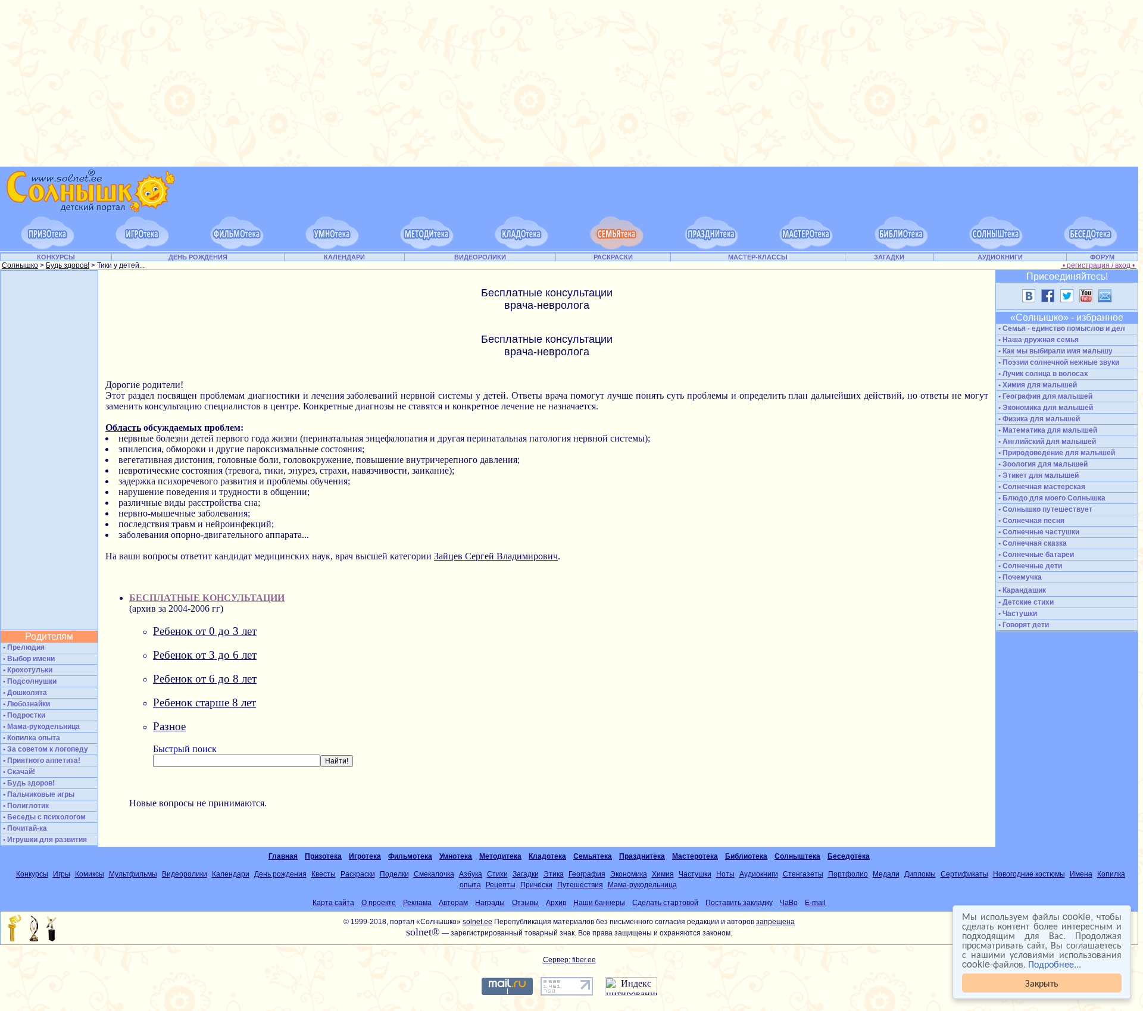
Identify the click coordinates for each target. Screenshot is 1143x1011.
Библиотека (746, 856)
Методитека (500, 856)
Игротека (365, 856)
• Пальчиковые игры (37, 794)
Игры (61, 874)
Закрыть (1041, 983)
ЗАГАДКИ (889, 257)
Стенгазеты (803, 874)
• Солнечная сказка (1032, 543)
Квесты (323, 874)
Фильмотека (410, 856)
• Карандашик (1021, 590)
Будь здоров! (67, 265)
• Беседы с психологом (43, 817)
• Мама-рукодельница (40, 726)
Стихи (497, 874)
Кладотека (547, 856)
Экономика (628, 874)
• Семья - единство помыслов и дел (1061, 328)
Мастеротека (695, 856)
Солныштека (797, 856)
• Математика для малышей (1047, 430)
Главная (283, 856)
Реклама (417, 903)
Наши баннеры (599, 903)
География (587, 874)
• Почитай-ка (24, 828)
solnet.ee (477, 922)
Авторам (453, 903)
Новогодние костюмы (1029, 874)
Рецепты (501, 885)
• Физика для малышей (1038, 419)
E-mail (815, 903)
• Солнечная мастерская (1041, 487)
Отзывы (525, 903)
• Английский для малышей (1046, 441)
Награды (490, 903)
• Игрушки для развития (44, 839)
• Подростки (23, 715)
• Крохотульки (26, 670)
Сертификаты (964, 874)
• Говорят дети (1023, 625)
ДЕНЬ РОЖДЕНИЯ (197, 257)
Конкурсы (32, 874)
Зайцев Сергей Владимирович (496, 556)
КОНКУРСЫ (56, 257)
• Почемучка (1019, 577)
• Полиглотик (25, 806)
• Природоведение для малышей (1056, 453)
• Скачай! (18, 772)
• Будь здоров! (28, 783)
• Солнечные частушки (1038, 532)
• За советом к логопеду (44, 749)
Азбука (470, 874)
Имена (1081, 874)
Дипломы (920, 874)
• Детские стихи (1025, 602)
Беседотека (848, 856)
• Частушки (1017, 613)
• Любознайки (25, 704)
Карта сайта (333, 903)
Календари (230, 874)
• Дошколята (24, 692)
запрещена (775, 922)
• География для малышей (1044, 396)
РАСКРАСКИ (613, 257)
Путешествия (580, 885)
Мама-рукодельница (642, 885)
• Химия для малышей (1037, 385)
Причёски (536, 885)
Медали (886, 874)
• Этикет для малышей (1038, 475)
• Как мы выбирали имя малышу (1055, 351)
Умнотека (455, 856)
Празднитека (642, 856)
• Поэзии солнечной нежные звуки (1058, 362)
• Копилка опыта (30, 738)
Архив (556, 903)
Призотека (323, 856)
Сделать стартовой (665, 903)
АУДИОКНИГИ (1000, 257)
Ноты (725, 874)
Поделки (394, 874)
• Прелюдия (23, 647)
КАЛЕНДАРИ (344, 257)
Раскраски (358, 874)
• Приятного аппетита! (40, 760)
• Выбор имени (28, 659)
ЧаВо (789, 903)
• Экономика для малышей (1045, 407)
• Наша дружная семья (1038, 340)
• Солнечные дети (1029, 566)
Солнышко (20, 265)
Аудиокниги (758, 874)
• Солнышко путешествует (1044, 509)
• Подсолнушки (29, 681)
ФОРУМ (1102, 257)
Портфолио (848, 874)
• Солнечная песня (1030, 521)
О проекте (378, 903)
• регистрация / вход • (1098, 265)
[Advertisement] (569, 83)
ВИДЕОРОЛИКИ (480, 257)
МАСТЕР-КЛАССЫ (758, 257)
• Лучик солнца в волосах (1042, 374)
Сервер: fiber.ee (569, 960)
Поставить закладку (739, 903)
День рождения (280, 874)
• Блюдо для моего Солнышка (1051, 498)
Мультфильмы (133, 874)
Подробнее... (1054, 964)
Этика (554, 874)
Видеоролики (184, 874)
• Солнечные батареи (1035, 554)
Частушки (695, 874)
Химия (663, 874)
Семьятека (592, 856)
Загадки (526, 874)
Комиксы (89, 874)
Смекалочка (434, 874)
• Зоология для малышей (1042, 464)
